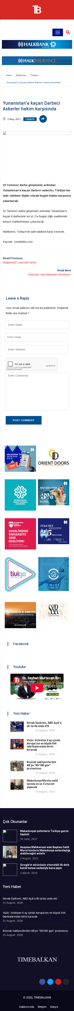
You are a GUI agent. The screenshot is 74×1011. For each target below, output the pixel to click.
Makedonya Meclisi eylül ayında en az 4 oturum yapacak (42, 784)
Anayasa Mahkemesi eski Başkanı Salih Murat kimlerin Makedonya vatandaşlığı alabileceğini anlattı (45, 850)
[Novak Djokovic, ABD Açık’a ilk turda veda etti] (17, 726)
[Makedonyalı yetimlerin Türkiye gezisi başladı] (10, 836)
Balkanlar (21, 75)
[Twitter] (50, 982)
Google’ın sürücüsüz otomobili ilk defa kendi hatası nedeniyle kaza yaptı (44, 866)
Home (9, 75)
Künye (54, 1006)
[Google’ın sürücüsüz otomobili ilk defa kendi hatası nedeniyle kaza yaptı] (10, 869)
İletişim (42, 1006)
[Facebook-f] (42, 982)
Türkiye (34, 75)
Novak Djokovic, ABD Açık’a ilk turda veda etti (44, 724)
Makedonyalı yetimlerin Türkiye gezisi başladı (44, 832)
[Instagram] (66, 982)
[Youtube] (58, 982)
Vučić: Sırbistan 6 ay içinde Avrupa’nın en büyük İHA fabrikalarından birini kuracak (43, 745)
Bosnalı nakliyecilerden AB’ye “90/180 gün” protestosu (41, 765)
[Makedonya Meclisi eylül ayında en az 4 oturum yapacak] (17, 784)
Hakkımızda (26, 1006)
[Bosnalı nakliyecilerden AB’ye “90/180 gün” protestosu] (17, 766)
